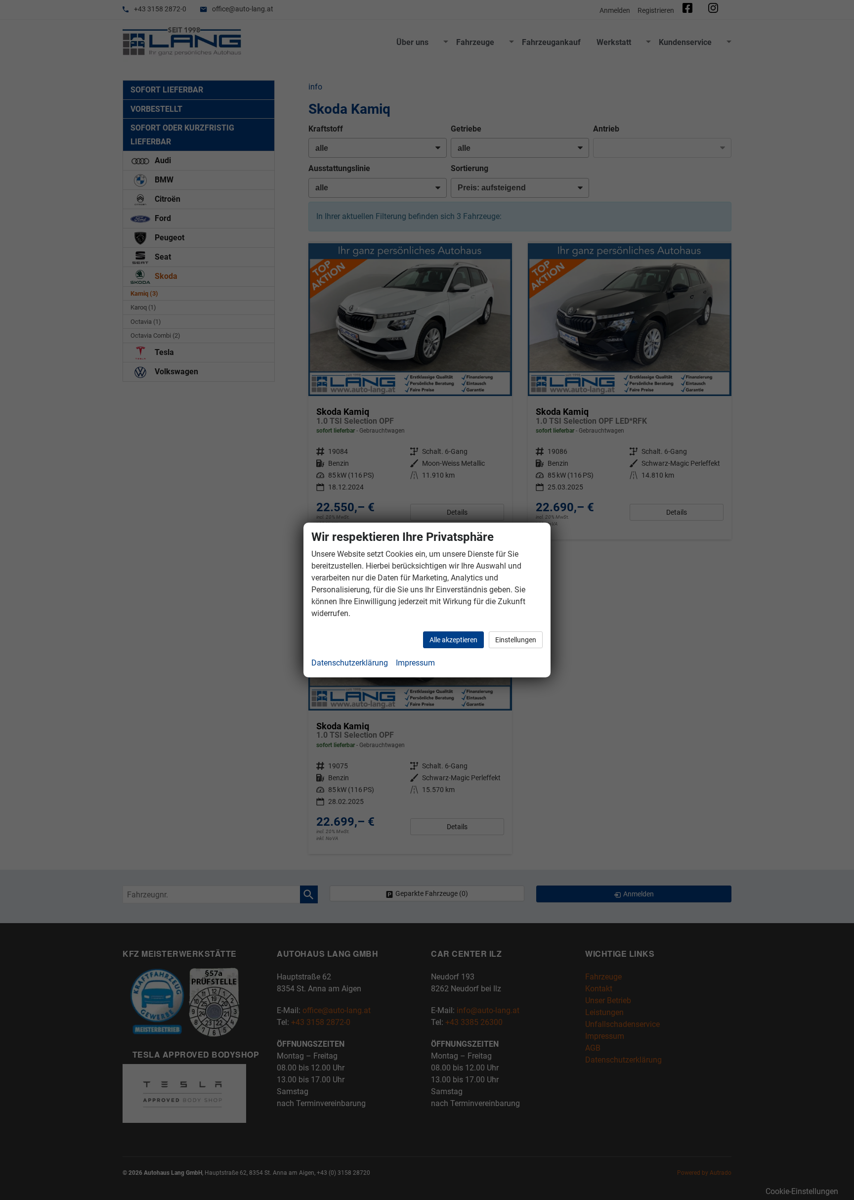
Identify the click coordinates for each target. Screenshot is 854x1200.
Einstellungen (515, 640)
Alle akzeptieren (453, 640)
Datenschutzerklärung (349, 662)
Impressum (415, 662)
